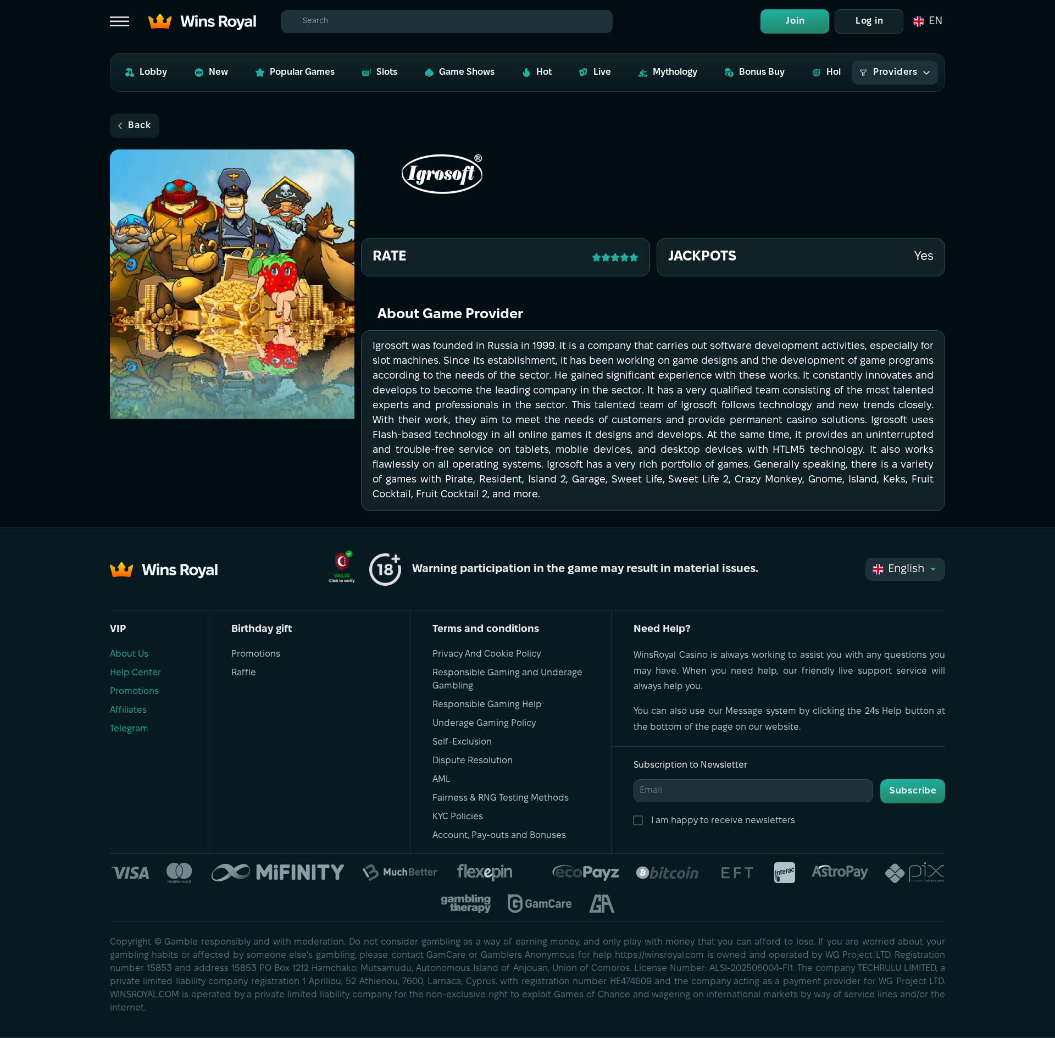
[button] (927, 21)
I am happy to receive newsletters (723, 821)
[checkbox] (640, 821)
